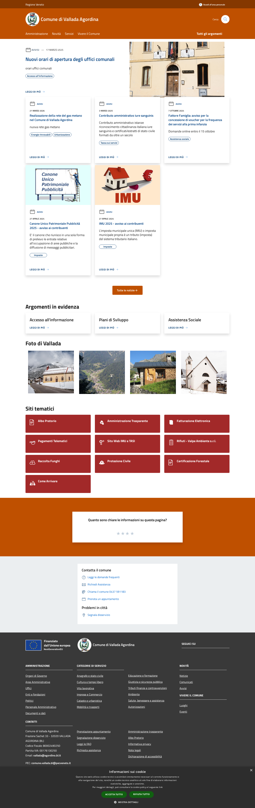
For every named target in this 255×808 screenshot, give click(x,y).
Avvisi (35, 50)
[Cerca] (225, 19)
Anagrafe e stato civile (90, 676)
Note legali (134, 750)
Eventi (183, 712)
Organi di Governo (36, 676)
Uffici (29, 688)
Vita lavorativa (85, 688)
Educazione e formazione (143, 676)
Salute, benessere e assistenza (146, 700)
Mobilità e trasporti (88, 707)
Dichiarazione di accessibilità (145, 756)
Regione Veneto (35, 4)
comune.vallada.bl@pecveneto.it (51, 763)
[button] (127, 802)
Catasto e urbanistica (89, 701)
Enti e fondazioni (35, 694)
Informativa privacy (139, 744)
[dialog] (127, 787)
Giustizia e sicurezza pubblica (145, 682)
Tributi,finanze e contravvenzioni (147, 688)
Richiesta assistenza (89, 750)
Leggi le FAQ (84, 744)
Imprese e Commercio (89, 694)
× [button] (251, 770)
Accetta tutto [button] (114, 794)
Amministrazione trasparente (145, 731)
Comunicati (186, 682)
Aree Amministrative (38, 682)
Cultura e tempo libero (90, 682)
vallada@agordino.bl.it (47, 755)
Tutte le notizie (126, 290)
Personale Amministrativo (41, 707)
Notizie (184, 676)
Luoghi (184, 705)
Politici (29, 701)
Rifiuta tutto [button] (141, 794)
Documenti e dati (36, 713)
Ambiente (134, 694)
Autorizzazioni (136, 707)
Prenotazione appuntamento (93, 731)
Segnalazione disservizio (91, 738)
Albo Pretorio (136, 738)
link (161, 787)
